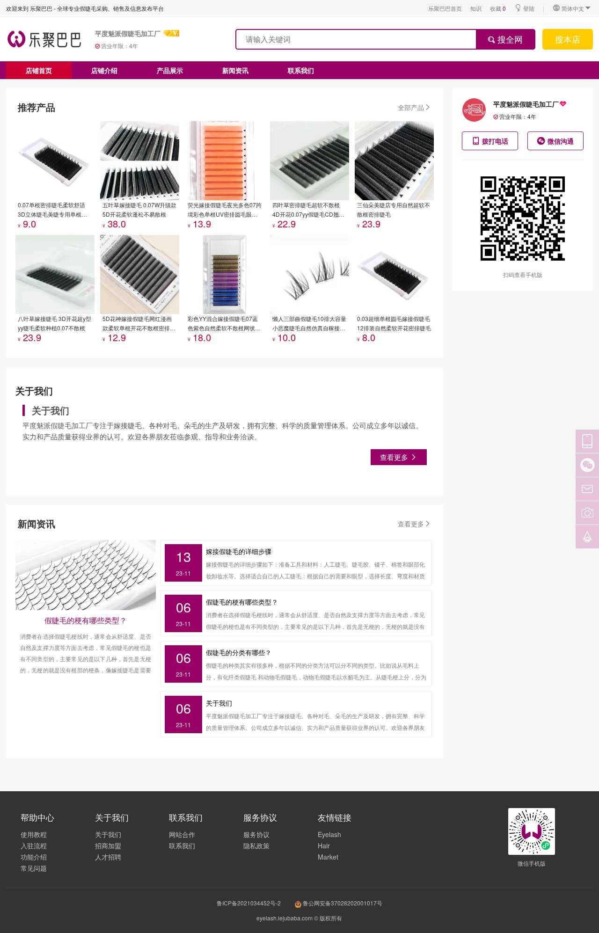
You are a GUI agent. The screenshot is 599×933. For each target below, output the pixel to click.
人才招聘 (108, 856)
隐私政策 (256, 845)
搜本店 (567, 39)
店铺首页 (39, 70)
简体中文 (573, 8)
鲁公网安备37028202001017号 (341, 903)
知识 (476, 8)
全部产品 (411, 107)
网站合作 (182, 834)
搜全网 (509, 39)
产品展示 (170, 70)
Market (328, 856)
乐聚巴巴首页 (445, 8)
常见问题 (34, 868)
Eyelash (329, 834)
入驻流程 (34, 845)
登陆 (528, 8)
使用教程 (34, 834)
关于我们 (108, 834)
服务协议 (256, 834)
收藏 (498, 8)
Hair (324, 845)
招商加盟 (108, 845)
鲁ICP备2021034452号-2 (249, 903)
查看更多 (395, 457)
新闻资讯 (235, 70)
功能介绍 (34, 856)
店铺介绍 (104, 70)
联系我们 (301, 70)
